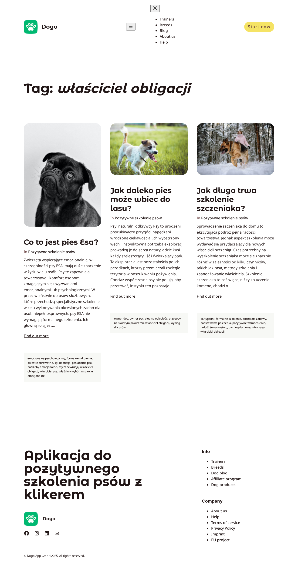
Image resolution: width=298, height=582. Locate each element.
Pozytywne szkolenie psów (51, 251)
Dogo (49, 26)
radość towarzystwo (213, 327)
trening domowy (240, 327)
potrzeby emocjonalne (42, 367)
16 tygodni (207, 319)
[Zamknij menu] (155, 8)
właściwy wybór (69, 371)
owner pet (136, 318)
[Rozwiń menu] (130, 27)
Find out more (36, 335)
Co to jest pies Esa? (61, 242)
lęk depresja (62, 363)
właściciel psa (49, 371)
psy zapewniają (68, 367)
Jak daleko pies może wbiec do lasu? (141, 199)
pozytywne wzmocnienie (248, 323)
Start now (259, 26)
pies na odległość (156, 318)
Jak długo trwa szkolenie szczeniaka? (227, 199)
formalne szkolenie (79, 358)
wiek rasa (258, 327)
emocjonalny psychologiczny (46, 358)
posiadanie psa (82, 363)
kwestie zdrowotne (40, 363)
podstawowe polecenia (215, 323)
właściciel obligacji (157, 323)
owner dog (121, 318)
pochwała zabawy (254, 319)
